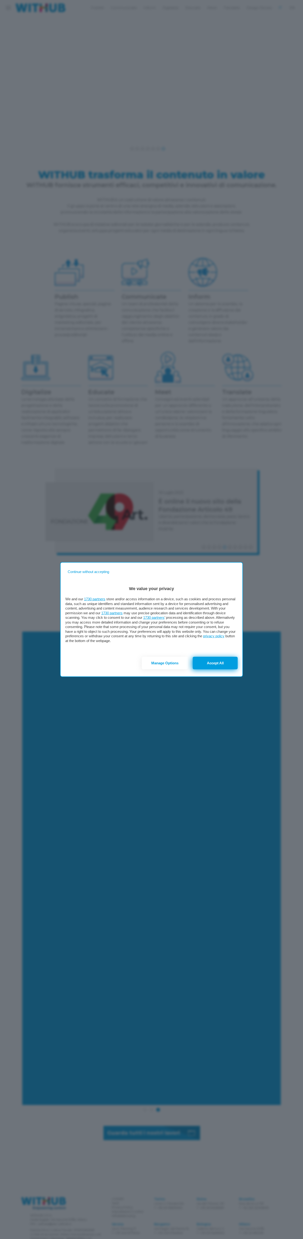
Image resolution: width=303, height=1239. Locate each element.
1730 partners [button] (94, 599)
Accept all (215, 663)
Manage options (164, 663)
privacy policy (213, 636)
